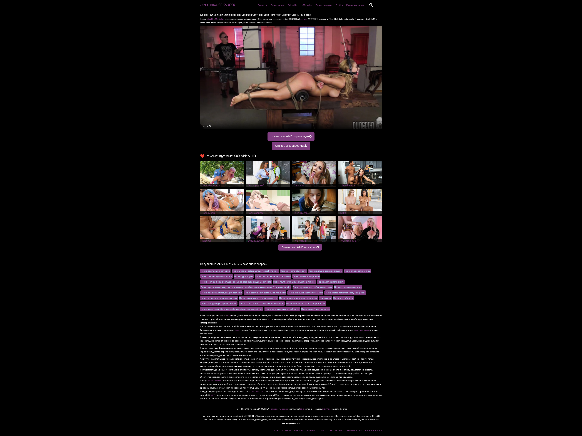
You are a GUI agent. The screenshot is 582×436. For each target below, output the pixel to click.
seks (269, 319)
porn (213, 395)
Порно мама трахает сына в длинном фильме (261, 303)
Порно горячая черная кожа (348, 287)
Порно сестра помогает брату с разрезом (345, 292)
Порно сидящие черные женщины (325, 270)
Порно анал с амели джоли (331, 281)
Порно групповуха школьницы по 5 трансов (294, 281)
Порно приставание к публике (215, 270)
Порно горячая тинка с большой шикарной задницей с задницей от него (236, 281)
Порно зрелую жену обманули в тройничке (265, 292)
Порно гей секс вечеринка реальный (273, 276)
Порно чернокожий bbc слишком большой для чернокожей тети (232, 309)
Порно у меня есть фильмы (306, 276)
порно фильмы (214, 380)
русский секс (258, 391)
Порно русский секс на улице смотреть (258, 298)
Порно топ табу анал (343, 298)
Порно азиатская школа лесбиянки (282, 309)
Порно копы (325, 298)
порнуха (303, 19)
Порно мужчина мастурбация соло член (312, 287)
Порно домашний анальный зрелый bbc (305, 303)
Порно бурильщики (243, 276)
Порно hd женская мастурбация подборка (221, 292)
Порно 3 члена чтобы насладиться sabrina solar (255, 270)
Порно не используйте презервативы (219, 298)
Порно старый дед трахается (315, 309)
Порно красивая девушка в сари (216, 276)
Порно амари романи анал (357, 270)
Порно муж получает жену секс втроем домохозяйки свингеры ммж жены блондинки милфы (246, 287)
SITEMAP (286, 430)
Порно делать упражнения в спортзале (298, 298)
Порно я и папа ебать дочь (293, 270)
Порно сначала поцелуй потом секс (305, 292)
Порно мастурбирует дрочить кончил (219, 303)
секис (237, 330)
